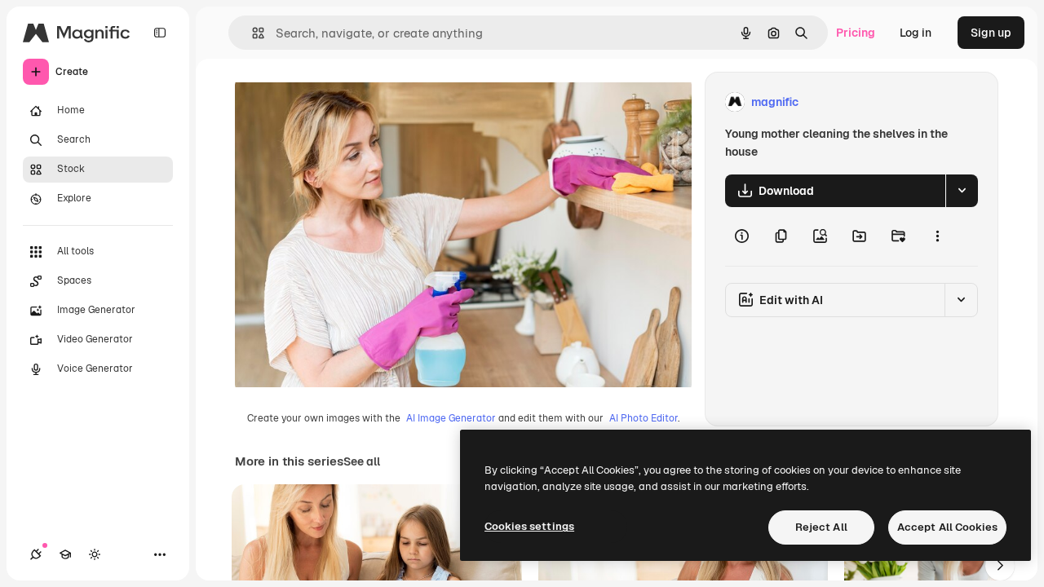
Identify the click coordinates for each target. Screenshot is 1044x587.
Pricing (855, 32)
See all (361, 461)
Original (339, 102)
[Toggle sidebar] (160, 33)
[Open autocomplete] (251, 33)
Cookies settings (529, 526)
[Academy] (65, 554)
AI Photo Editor (643, 418)
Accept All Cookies (947, 527)
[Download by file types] (961, 190)
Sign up (991, 32)
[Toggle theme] (95, 554)
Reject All (821, 527)
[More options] (937, 236)
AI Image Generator (451, 418)
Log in (915, 32)
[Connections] (36, 554)
